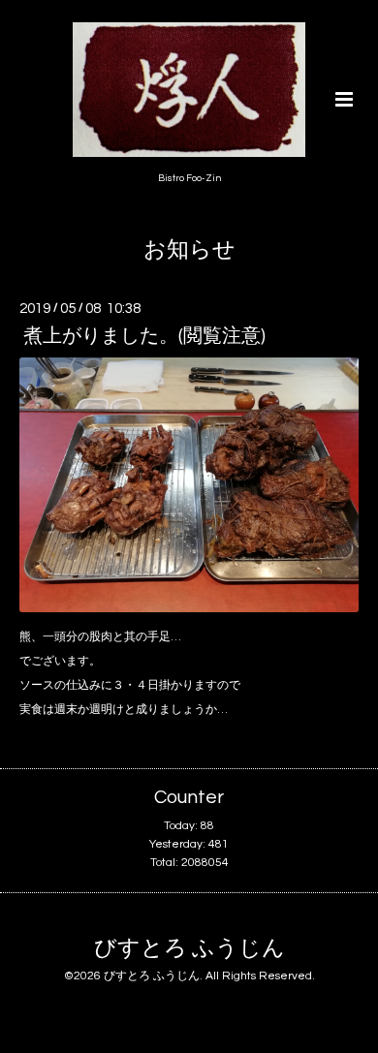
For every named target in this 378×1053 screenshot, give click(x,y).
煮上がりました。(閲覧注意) (144, 336)
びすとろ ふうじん (189, 949)
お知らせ (189, 250)
